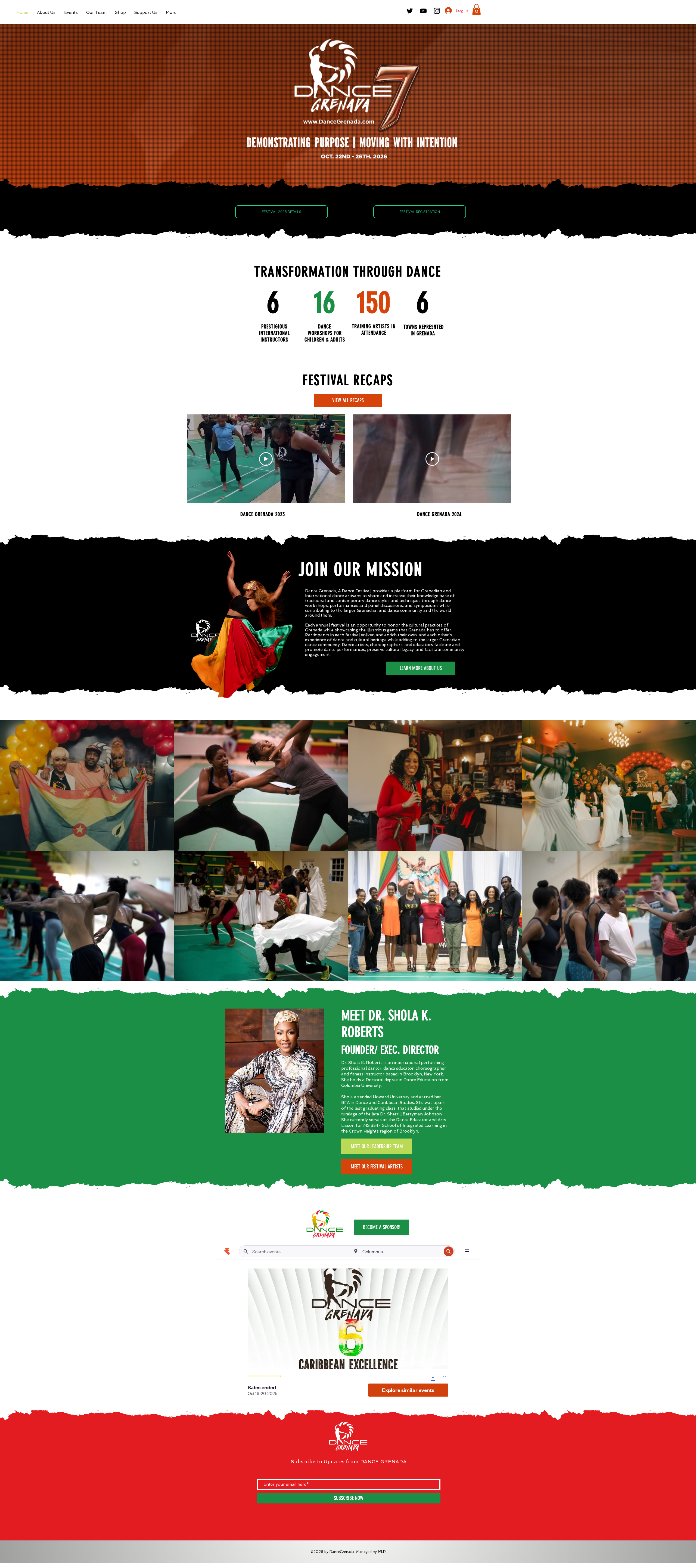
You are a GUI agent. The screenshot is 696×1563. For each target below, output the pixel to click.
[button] (71, 12)
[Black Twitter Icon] (410, 11)
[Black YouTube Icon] (423, 11)
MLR (382, 1552)
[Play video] (266, 459)
